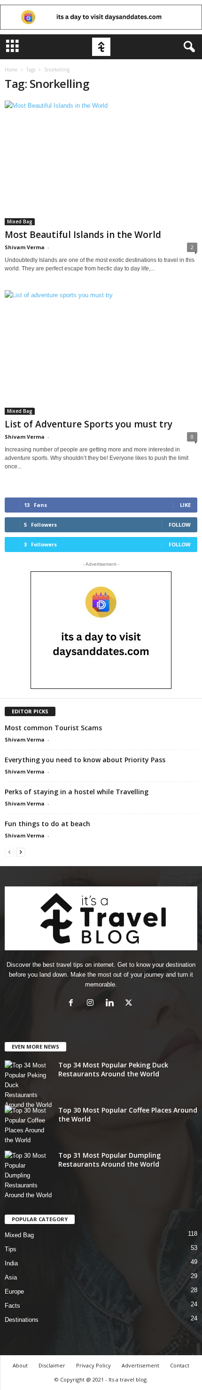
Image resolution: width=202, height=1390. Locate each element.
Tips (10, 1249)
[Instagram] (92, 1003)
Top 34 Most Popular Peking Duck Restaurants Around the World (113, 1069)
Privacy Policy (93, 1365)
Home (11, 69)
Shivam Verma (25, 247)
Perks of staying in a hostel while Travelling (76, 791)
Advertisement (140, 1365)
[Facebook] (73, 1003)
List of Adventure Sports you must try (88, 424)
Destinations (22, 1319)
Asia (11, 1277)
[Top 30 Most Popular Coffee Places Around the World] (28, 1125)
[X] (130, 1003)
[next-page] (20, 852)
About (20, 1365)
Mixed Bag (19, 221)
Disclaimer (52, 1365)
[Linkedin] (111, 1003)
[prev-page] (9, 852)
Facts (12, 1305)
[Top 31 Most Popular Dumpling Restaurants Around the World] (28, 1175)
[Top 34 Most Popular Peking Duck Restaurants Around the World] (28, 1085)
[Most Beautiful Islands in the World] (101, 163)
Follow (180, 524)
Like (185, 504)
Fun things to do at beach (47, 823)
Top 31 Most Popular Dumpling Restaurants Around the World (109, 1160)
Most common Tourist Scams (53, 727)
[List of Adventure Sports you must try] (101, 352)
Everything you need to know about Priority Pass (85, 759)
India (11, 1263)
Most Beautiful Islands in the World (83, 235)
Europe (14, 1291)
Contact (179, 1365)
